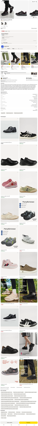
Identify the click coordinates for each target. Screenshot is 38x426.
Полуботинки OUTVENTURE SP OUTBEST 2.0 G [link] (7, 303)
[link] (6, 392)
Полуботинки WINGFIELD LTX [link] (5, 67)
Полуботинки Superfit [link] (4, 384)
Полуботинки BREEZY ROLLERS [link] (5, 196)
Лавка (11, 425)
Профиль (34, 425)
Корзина (26, 425)
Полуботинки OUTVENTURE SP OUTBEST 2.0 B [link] (26, 384)
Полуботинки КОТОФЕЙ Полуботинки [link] (6, 142)
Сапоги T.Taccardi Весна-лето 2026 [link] (24, 357)
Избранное (19, 425)
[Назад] (1, 1)
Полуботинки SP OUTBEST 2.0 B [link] (25, 67)
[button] (2, 23)
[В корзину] (9, 64)
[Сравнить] (33, 1)
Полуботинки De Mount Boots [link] (24, 303)
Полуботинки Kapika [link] (22, 142)
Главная (4, 425)
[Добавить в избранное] (34, 1)
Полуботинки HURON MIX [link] (15, 67)
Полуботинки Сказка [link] (4, 276)
